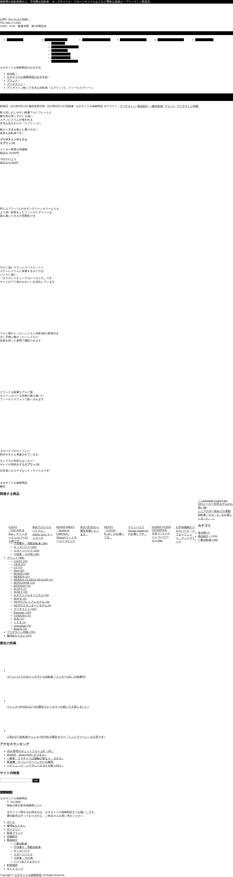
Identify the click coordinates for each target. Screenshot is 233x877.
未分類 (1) (204, 532)
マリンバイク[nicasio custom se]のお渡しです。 (138, 530)
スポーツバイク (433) (26, 550)
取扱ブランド (15, 832)
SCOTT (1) (20, 588)
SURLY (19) (20, 592)
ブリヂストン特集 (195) (21, 632)
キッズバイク (59, 50)
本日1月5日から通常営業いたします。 (89, 531)
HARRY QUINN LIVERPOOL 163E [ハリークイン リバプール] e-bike (161, 534)
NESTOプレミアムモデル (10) (32, 601)
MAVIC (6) (20, 598)
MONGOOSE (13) (24, 582)
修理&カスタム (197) (19, 635)
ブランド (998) (15, 557)
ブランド (169, 106)
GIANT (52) (20, 561)
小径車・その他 (60, 57)
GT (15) (18, 567)
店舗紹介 (12, 836)
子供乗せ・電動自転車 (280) (30, 543)
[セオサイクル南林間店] (68, 16)
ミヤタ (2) (20, 622)
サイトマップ (15, 868)
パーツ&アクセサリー (64, 61)
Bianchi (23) (20, 628)
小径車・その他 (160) (26, 554)
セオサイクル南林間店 (28, 875)
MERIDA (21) (22, 576)
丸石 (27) (19, 618)
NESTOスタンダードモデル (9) (32, 605)
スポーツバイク (60, 54)
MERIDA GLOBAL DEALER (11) (33, 579)
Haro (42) (19, 570)
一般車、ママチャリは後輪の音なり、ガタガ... (35, 758)
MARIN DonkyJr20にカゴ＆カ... (27, 754)
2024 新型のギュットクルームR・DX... (30, 751)
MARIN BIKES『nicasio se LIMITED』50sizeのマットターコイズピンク (66, 534)
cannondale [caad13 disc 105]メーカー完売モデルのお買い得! (215, 504)
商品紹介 (142, 106)
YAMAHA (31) (22, 615)
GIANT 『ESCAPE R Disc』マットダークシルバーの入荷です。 (18, 534)
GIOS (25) (19, 564)
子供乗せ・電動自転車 (65, 46)
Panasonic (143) (22, 612)
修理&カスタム (16, 825)
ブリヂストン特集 (188, 106)
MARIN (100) (21, 573)
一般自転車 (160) (208, 539)
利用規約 (12, 865)
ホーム (11, 822)
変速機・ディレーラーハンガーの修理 (30, 761)
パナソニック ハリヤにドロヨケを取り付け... (35, 765)
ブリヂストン (127, 106)
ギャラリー (13, 829)
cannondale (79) (22, 625)
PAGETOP (6, 792)
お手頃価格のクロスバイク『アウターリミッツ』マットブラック (185, 534)
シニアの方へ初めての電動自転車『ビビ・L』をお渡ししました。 (215, 515)
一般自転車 (58, 43)
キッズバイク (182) (25, 547)
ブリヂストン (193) (25, 609)
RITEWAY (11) (22, 585)
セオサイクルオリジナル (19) (31, 595)
